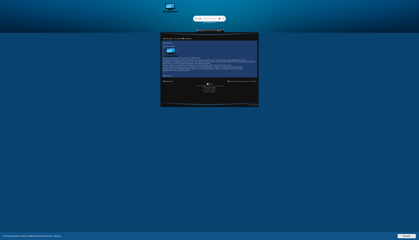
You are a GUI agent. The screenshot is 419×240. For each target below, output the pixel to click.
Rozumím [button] (406, 236)
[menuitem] (201, 30)
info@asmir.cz (209, 67)
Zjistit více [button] (57, 236)
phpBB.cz (213, 89)
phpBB (204, 85)
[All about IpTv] (175, 8)
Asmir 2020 (212, 87)
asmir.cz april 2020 (253, 104)
